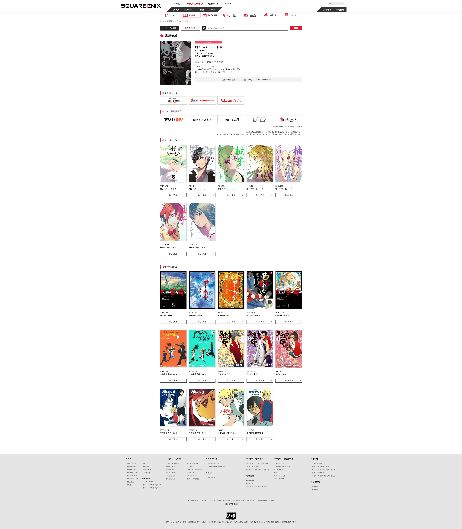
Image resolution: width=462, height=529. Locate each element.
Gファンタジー (171, 470)
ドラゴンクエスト (280, 463)
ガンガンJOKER (171, 473)
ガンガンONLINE (192, 463)
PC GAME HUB (279, 479)
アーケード (146, 473)
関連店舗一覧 (250, 480)
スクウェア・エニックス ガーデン (257, 487)
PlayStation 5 (131, 466)
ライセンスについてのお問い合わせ (323, 476)
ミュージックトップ (214, 463)
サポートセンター (238, 500)
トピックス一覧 (317, 463)
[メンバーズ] (189, 9)
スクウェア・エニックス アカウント (257, 470)
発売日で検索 (190, 28)
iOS (144, 463)
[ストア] (176, 9)
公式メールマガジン (318, 473)
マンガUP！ (191, 466)
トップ (162, 21)
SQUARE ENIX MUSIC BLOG (217, 466)
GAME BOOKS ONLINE (195, 470)
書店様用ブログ (193, 500)
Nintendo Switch (132, 476)
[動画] (201, 9)
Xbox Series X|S (132, 479)
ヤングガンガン (171, 476)
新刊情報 (170, 21)
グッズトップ (212, 477)
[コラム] (212, 9)
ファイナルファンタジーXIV (152, 485)
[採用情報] (340, 9)
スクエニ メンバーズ (252, 466)
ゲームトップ (131, 463)
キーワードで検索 (169, 28)
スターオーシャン (280, 476)
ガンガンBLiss (192, 476)
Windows (130, 485)
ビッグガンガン (171, 479)
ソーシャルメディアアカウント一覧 (323, 470)
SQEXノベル (191, 473)
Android (146, 466)
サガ (275, 473)
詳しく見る (173, 195)
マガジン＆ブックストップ (174, 463)
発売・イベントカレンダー (321, 466)
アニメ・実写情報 (193, 479)
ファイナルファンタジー (282, 466)
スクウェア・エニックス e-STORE (257, 463)
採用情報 (315, 490)
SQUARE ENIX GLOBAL (266, 500)
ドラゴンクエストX (149, 482)
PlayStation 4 (131, 470)
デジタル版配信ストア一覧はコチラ (287, 126)
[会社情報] (327, 9)
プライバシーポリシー (223, 500)
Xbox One (130, 482)
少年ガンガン (170, 466)
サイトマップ (251, 500)
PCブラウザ (147, 470)
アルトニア (249, 483)
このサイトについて (206, 500)
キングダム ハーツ (280, 470)
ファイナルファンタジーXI (151, 488)
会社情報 (315, 487)
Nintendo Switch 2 (133, 473)
